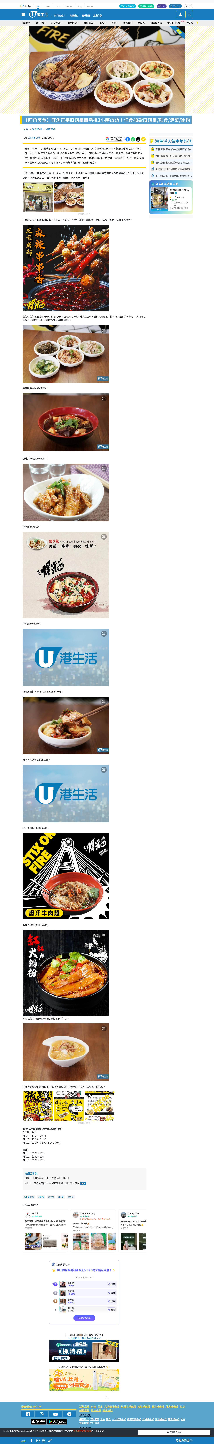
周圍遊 (141, 23)
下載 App (176, 6)
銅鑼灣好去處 (128, 1406)
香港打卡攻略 (174, 23)
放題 (51, 1196)
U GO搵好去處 (129, 6)
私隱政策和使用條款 (82, 1430)
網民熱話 (84, 1419)
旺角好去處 (172, 1406)
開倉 (100, 1406)
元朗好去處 (144, 1406)
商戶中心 (161, 6)
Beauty (69, 6)
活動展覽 (84, 1406)
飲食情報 (37, 129)
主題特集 (191, 23)
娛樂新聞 (86, 15)
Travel (47, 6)
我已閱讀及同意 (174, 1432)
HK (38, 6)
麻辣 (41, 1196)
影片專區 (128, 23)
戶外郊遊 (96, 1410)
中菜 (71, 1196)
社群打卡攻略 (147, 6)
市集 (93, 1406)
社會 (182, 1406)
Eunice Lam (34, 137)
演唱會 (26, 23)
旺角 (83, 1183)
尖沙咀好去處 (111, 1406)
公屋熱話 (74, 15)
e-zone (90, 6)
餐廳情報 (50, 129)
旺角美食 (29, 1196)
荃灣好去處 (158, 1406)
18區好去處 (156, 23)
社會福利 (108, 1410)
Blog (80, 6)
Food (58, 6)
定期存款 (97, 15)
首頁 (25, 129)
